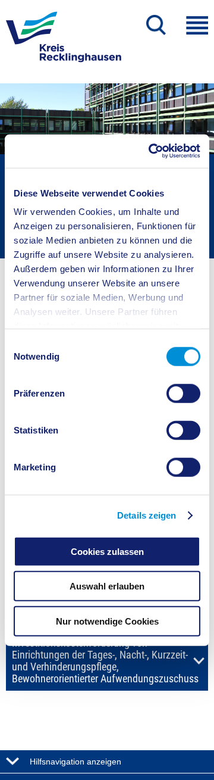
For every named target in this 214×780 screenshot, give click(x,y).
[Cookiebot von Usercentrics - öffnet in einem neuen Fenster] (151, 151)
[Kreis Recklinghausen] (63, 40)
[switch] (183, 393)
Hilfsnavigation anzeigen (75, 761)
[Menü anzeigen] (197, 25)
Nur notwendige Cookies (107, 621)
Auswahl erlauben (107, 586)
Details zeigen (146, 515)
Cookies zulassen (107, 551)
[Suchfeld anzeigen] (156, 25)
